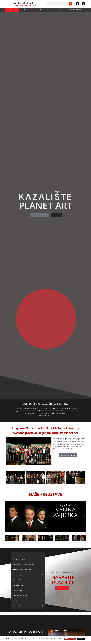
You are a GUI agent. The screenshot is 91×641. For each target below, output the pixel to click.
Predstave (42, 9)
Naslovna (12, 9)
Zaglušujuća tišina (18, 601)
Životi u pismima (17, 554)
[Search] (70, 3)
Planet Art (26, 9)
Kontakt (58, 9)
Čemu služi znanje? (18, 590)
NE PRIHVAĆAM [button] (81, 638)
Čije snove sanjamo (18, 575)
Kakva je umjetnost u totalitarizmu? (22, 569)
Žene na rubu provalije (19, 559)
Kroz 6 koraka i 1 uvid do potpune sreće (23, 606)
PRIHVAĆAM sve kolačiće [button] (70, 638)
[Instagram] (83, 3)
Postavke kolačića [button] (58, 638)
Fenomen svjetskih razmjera (20, 595)
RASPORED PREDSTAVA (75, 9)
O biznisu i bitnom (18, 580)
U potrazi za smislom (18, 585)
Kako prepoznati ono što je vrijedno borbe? (24, 564)
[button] (6, 516)
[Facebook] (77, 3)
